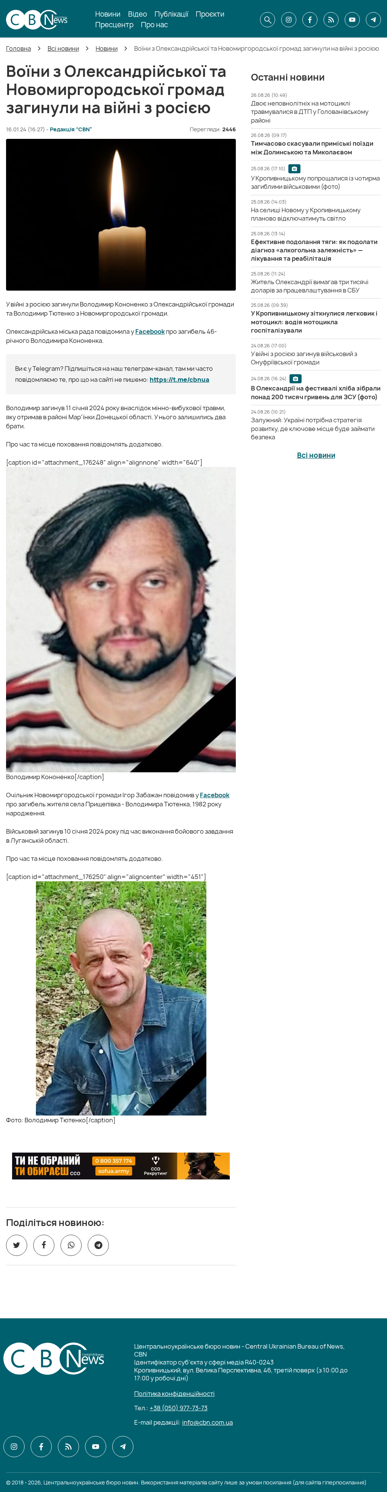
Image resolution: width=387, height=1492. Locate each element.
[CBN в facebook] (309, 19)
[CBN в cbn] (331, 19)
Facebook (150, 331)
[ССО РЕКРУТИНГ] (121, 1166)
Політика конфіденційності (174, 1393)
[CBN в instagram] (288, 19)
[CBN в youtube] (352, 19)
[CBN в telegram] (373, 19)
